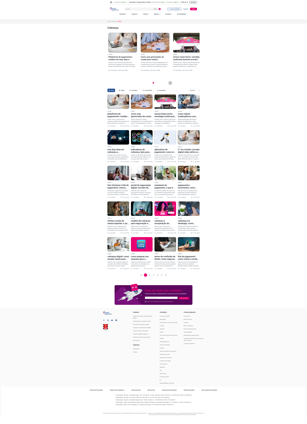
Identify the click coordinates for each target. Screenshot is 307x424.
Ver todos (193, 2)
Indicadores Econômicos (166, 357)
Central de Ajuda (136, 390)
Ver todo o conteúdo (165, 316)
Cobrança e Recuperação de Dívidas (142, 327)
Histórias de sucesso (165, 354)
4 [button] (157, 275)
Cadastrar (185, 9)
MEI (161, 370)
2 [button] (149, 275)
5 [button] (161, 275)
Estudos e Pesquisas (165, 345)
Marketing (162, 367)
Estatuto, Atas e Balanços (117, 390)
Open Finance (136, 340)
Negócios (156, 14)
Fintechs (135, 352)
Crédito (161, 332)
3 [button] (153, 275)
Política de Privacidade (96, 390)
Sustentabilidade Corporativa (167, 383)
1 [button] (145, 275)
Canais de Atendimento (189, 343)
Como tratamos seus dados (209, 390)
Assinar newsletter (175, 9)
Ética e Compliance (188, 325)
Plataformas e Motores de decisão (141, 337)
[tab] (111, 90)
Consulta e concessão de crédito (141, 324)
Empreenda (122, 14)
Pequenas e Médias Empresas (140, 334)
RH (160, 380)
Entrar (193, 9)
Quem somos (187, 316)
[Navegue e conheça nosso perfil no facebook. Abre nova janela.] (104, 320)
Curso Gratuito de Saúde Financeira (168, 335)
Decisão (162, 338)
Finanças (162, 348)
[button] (170, 83)
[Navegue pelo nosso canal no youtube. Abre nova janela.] (112, 320)
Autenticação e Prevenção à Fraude (142, 321)
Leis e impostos (163, 364)
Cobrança (162, 329)
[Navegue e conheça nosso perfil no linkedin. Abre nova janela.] (116, 320)
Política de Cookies (189, 390)
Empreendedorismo (164, 341)
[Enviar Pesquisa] (159, 9)
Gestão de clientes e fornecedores (168, 351)
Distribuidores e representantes (191, 335)
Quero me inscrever (184, 298)
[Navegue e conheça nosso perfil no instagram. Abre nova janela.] (108, 320)
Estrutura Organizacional (190, 329)
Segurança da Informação (169, 390)
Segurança (134, 14)
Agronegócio (136, 348)
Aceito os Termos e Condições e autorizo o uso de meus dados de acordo (160, 301)
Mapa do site (151, 390)
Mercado (145, 14)
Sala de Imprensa (188, 319)
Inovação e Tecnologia (165, 360)
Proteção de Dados (164, 376)
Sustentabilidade (181, 14)
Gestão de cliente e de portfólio (140, 330)
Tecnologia (168, 14)
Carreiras (162, 325)
